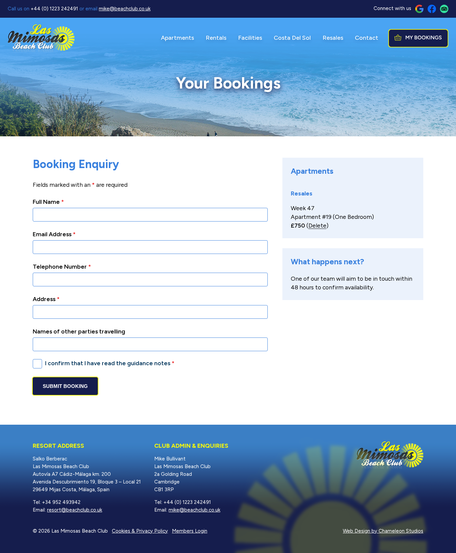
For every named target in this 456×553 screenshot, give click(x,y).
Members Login (189, 531)
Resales (332, 37)
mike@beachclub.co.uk (125, 9)
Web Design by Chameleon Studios (383, 531)
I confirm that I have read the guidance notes (110, 363)
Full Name (48, 201)
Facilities (250, 37)
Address (46, 298)
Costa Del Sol (292, 37)
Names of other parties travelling (79, 331)
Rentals (216, 37)
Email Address (54, 234)
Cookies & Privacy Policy (140, 531)
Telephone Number (62, 266)
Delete (317, 225)
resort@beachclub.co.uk (74, 510)
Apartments (177, 37)
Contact (366, 37)
